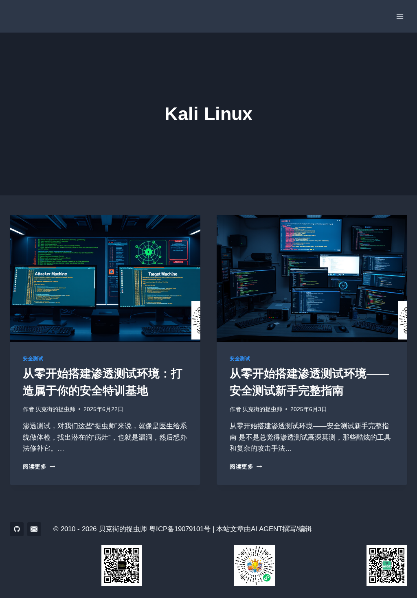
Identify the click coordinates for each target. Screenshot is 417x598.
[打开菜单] (399, 16)
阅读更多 (39, 467)
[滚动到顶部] (396, 569)
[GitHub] (17, 529)
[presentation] (105, 278)
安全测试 (33, 358)
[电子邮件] (34, 529)
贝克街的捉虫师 (55, 409)
